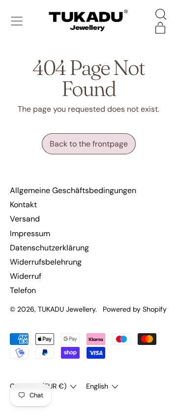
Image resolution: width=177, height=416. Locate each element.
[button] (160, 14)
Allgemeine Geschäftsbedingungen (73, 190)
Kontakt (23, 204)
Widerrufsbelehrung (46, 262)
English (97, 386)
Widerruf (25, 276)
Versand (25, 219)
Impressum (30, 233)
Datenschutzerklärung (49, 248)
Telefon (23, 290)
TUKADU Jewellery (66, 309)
